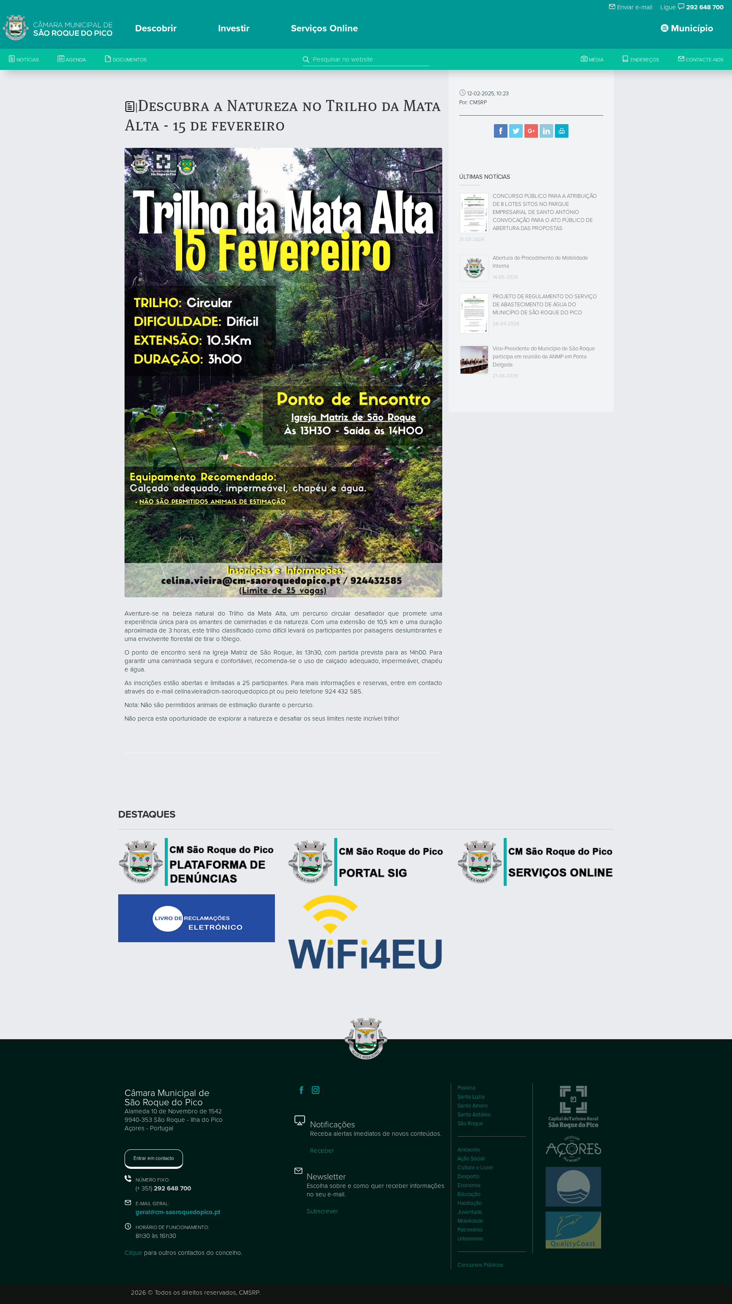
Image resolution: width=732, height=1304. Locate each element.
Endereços (644, 60)
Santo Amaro (473, 1105)
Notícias (27, 60)
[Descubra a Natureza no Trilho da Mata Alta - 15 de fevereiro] (283, 372)
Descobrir (156, 28)
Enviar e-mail (634, 7)
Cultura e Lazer (475, 1167)
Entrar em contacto (153, 1158)
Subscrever (322, 1211)
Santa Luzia (471, 1096)
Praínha (466, 1088)
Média (596, 60)
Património (470, 1229)
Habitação (470, 1203)
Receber (322, 1150)
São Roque (470, 1123)
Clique (133, 1253)
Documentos (129, 60)
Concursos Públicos (480, 1265)
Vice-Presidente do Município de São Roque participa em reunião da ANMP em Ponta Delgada (544, 356)
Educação (469, 1194)
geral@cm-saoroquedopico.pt (178, 1212)
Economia (469, 1185)
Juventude (470, 1212)
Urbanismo (470, 1238)
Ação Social (471, 1158)
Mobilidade (470, 1221)
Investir (234, 28)
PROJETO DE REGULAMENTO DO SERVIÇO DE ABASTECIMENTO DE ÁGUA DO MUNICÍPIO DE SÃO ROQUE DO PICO (545, 304)
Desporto (468, 1176)
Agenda (75, 60)
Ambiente (469, 1149)
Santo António (474, 1114)
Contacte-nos (704, 60)
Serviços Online (324, 28)
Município (690, 28)
